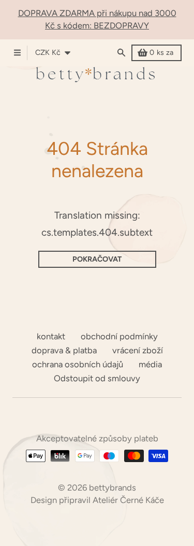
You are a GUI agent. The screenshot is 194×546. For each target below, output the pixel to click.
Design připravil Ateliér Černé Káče (97, 500)
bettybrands (112, 487)
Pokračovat (97, 259)
